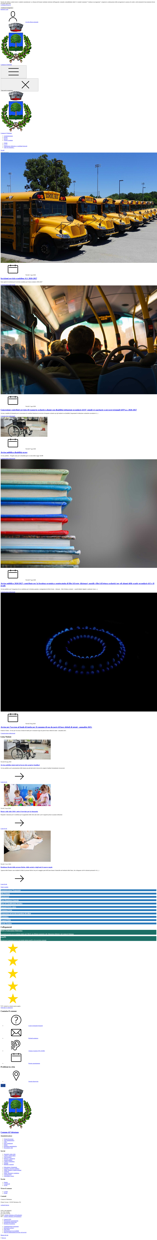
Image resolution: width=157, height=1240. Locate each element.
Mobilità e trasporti (9, 1164)
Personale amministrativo (10, 1146)
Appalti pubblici (8, 1160)
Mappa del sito (4, 1235)
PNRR (5, 143)
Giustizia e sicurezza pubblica (11, 1168)
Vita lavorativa (7, 1157)
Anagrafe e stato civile (9, 1154)
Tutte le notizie (4, 887)
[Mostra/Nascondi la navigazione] (13, 71)
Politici (6, 1145)
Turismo (6, 1163)
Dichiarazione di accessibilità (11, 1231)
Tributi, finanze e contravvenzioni (12, 1170)
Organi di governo (8, 1139)
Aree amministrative (9, 1140)
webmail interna (5, 1205)
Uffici (5, 1142)
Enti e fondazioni (8, 1143)
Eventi (5, 1193)
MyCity (4, 1238)
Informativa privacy (9, 1228)
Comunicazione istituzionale (8, 284)
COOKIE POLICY (6, 5)
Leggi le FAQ (7, 1219)
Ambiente (6, 1171)
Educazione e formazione (10, 1167)
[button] (8, 136)
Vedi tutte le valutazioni (7, 1007)
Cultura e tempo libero (9, 1155)
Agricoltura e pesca (9, 1176)
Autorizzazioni (8, 1174)
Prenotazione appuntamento (11, 1220)
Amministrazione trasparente (11, 1226)
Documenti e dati (8, 1148)
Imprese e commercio (9, 1158)
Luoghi (6, 1191)
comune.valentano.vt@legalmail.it (13, 1215)
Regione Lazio (4, 9)
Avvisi (5, 1185)
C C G (5, 144)
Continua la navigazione (7, 7)
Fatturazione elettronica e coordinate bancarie (15, 146)
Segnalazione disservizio (10, 1222)
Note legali (7, 1229)
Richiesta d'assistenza (9, 1223)
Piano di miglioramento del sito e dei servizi (15, 1232)
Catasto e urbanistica (9, 1161)
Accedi (2, 150)
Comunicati (7, 1183)
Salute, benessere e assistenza (11, 1173)
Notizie (6, 1182)
